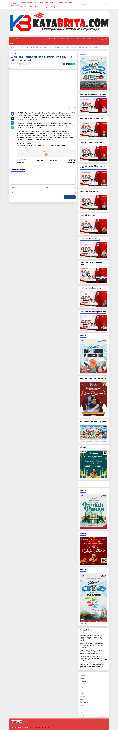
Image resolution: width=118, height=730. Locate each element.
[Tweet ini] (67, 64)
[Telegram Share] (70, 64)
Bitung (82, 715)
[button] (107, 4)
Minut (81, 684)
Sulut (81, 693)
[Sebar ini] (64, 64)
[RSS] (46, 154)
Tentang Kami (46, 727)
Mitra (81, 690)
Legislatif (82, 712)
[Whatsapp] (73, 64)
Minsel (81, 687)
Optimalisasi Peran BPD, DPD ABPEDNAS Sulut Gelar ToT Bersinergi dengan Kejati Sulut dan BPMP (93, 645)
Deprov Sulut (83, 699)
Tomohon (20, 64)
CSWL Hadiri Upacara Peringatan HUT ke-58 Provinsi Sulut (30, 160)
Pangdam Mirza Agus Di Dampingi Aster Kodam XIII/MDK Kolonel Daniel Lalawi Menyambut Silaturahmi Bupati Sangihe (92, 651)
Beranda (82, 678)
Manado (82, 675)
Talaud (82, 706)
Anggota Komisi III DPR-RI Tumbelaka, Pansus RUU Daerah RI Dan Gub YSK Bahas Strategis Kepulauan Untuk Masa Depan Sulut (93, 658)
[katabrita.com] (59, 23)
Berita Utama (14, 64)
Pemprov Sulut (84, 709)
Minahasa (83, 681)
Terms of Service (35, 727)
